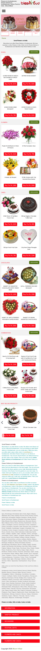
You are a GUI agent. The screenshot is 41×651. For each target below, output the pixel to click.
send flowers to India (7, 474)
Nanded (34, 544)
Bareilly (29, 517)
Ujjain (11, 559)
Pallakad (8, 548)
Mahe (9, 586)
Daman (4, 526)
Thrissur (14, 555)
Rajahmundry (20, 592)
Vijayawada (15, 560)
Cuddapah (9, 576)
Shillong (17, 553)
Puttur (9, 592)
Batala (29, 570)
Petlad (15, 590)
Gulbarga (4, 579)
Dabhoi (15, 576)
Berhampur (9, 519)
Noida (30, 546)
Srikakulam (34, 594)
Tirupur (36, 555)
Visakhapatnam (22, 560)
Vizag (29, 560)
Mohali (16, 542)
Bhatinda (33, 519)
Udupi (8, 559)
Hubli (16, 532)
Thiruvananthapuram (23, 555)
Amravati (21, 515)
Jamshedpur (5, 535)
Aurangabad (12, 517)
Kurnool (23, 585)
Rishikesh (4, 551)
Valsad (29, 559)
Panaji (13, 548)
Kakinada (27, 535)
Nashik (4, 546)
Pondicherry (9, 550)
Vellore (9, 560)
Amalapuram (5, 570)
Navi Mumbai (9, 546)
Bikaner (34, 521)
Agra (3, 514)
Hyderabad (21, 532)
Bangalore (24, 517)
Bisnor (12, 522)
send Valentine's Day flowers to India (17, 484)
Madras (29, 539)
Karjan (3, 583)
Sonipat (26, 553)
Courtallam (32, 574)
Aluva (9, 515)
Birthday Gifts (28, 31)
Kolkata (27, 537)
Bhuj (11, 521)
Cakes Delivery (5, 31)
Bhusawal (28, 521)
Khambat (12, 583)
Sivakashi (18, 594)
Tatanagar (35, 553)
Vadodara (23, 559)
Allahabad (4, 515)
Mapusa (15, 541)
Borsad (24, 572)
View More (34, 52)
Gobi (34, 577)
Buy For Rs (10, 84)
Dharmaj (4, 577)
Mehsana (35, 541)
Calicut (3, 524)
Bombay (21, 522)
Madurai (34, 539)
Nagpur (29, 544)
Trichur (22, 557)
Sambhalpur (32, 592)
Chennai (15, 524)
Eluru (25, 577)
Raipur (23, 550)
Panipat (37, 548)
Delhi (20, 526)
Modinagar (4, 542)
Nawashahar (25, 588)
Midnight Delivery (20, 32)
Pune (14, 550)
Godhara (10, 579)
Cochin (27, 524)
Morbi (35, 586)
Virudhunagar (18, 597)
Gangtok (22, 528)
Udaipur (4, 559)
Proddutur (34, 590)
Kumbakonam (16, 585)
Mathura (25, 541)
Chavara (28, 572)
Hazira (3, 581)
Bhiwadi (7, 521)
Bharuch (9, 572)
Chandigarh (9, 524)
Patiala (32, 548)
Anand (36, 515)
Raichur (19, 550)
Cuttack (4, 576)
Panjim (17, 548)
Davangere (9, 526)
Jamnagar (34, 533)
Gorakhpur (5, 530)
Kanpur (4, 537)
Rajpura (14, 592)
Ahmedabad (15, 514)
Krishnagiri (9, 585)
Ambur (11, 570)
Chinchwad (21, 524)
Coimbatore (33, 524)
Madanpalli (5, 586)
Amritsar (31, 515)
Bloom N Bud (17, 649)
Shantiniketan (5, 594)
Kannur (37, 535)
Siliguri (21, 553)
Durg (29, 526)
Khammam (18, 583)
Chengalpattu (5, 574)
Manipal (10, 541)
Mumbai (28, 542)
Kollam (3, 585)
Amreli (26, 515)
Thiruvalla (21, 596)
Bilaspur (7, 522)
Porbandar (28, 590)
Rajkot (27, 550)
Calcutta (34, 522)
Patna (28, 548)
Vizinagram (26, 597)
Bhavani (14, 572)
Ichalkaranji (28, 532)
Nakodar (13, 588)
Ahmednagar (8, 514)
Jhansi (11, 535)
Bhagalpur (21, 519)
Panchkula (23, 548)
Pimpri (3, 550)
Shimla (12, 553)
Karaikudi (25, 581)
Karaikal (20, 581)
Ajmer (21, 514)
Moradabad (22, 542)
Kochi (12, 537)
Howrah (8, 532)
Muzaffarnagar (6, 544)
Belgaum (15, 519)
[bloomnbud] (30, 2)
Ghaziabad (28, 528)
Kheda (23, 583)
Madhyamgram (30, 585)
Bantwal (19, 570)
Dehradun (16, 526)
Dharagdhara (25, 576)
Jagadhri (13, 533)
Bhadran (4, 572)
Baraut (3, 519)
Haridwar (35, 530)
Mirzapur (30, 586)
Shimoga (12, 594)
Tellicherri (15, 596)
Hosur (12, 532)
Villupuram (11, 597)
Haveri (33, 579)
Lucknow (18, 539)
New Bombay (17, 546)
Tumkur (32, 596)
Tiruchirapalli (32, 557)
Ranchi (32, 550)
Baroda (34, 517)
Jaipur (18, 533)
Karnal (8, 537)
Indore (3, 533)
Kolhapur (16, 537)
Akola (24, 514)
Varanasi (4, 560)
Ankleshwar (5, 517)
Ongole (34, 546)
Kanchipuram (13, 581)
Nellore (8, 588)
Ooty (3, 590)
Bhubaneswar (21, 521)
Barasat (24, 570)
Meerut (30, 541)
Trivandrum (16, 557)
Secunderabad (6, 553)
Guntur (10, 530)
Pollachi (22, 590)
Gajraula (29, 577)
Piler (19, 590)
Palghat (4, 548)
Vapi (32, 559)
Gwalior (26, 530)
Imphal (34, 532)
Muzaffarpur (13, 544)
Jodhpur (16, 535)
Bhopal (15, 521)
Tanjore (10, 596)
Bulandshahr (27, 522)
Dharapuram (33, 576)
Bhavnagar (27, 519)
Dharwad (25, 526)
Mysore (20, 544)
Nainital (4, 588)
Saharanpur (27, 551)
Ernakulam (35, 526)
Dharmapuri (10, 577)
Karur (7, 583)
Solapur (29, 594)
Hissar (3, 532)
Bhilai (3, 521)
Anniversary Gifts (36, 32)
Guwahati (21, 530)
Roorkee (15, 551)
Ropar (26, 592)
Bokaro (16, 522)
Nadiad (24, 544)
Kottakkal (32, 583)
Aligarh (29, 514)
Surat (30, 553)
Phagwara (4, 592)
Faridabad (8, 528)
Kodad (27, 583)
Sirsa (37, 592)
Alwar (12, 515)
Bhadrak (34, 570)
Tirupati (31, 555)
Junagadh (21, 535)
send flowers (27, 452)
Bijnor (3, 522)
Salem (32, 551)
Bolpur (19, 572)
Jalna (7, 581)
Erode (3, 528)
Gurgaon (15, 530)
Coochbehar (25, 574)
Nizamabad (33, 588)
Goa (33, 528)
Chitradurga (18, 574)
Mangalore (5, 541)
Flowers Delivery (12, 32)
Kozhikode (5, 539)
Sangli (36, 551)
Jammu (29, 533)
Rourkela (20, 551)
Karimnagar (32, 581)
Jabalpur (8, 533)
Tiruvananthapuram (7, 557)
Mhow (22, 586)
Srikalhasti (4, 596)
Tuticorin (27, 596)
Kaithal (32, 535)
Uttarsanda (5, 597)
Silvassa (23, 594)
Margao (20, 541)
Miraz (25, 586)
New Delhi (25, 546)
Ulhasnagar (17, 559)
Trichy (26, 557)
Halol (21, 579)
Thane (3, 555)
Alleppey (33, 514)
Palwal (7, 590)
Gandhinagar (15, 528)
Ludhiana (23, 539)
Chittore (12, 574)
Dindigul (21, 577)
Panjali (11, 590)
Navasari (18, 588)
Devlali (19, 576)
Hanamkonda (27, 579)
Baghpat (18, 517)
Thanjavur (8, 555)
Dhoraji (16, 577)
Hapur (30, 530)
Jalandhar (23, 533)
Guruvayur (16, 579)
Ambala (17, 515)
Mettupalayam (16, 586)
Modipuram (11, 542)
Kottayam (32, 537)
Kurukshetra (11, 539)
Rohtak (10, 551)
